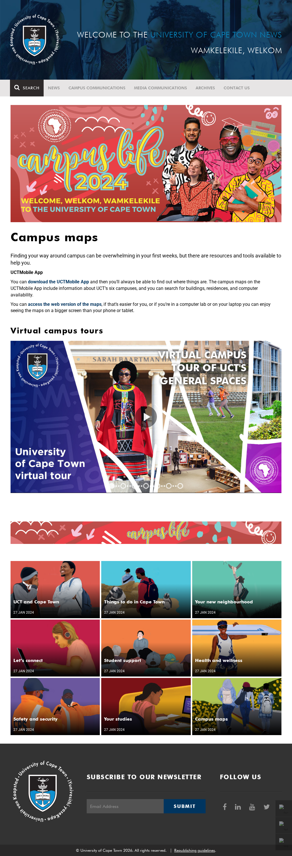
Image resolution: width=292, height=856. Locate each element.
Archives (205, 88)
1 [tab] (112, 486)
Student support (122, 660)
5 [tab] (157, 486)
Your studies (118, 719)
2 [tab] (123, 486)
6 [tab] (169, 486)
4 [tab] (146, 486)
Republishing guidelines (194, 850)
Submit (184, 806)
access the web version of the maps (65, 304)
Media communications (160, 88)
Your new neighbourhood (224, 602)
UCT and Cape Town (36, 602)
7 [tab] (180, 486)
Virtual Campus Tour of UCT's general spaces (202, 368)
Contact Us (237, 88)
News (54, 88)
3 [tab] (134, 486)
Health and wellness (218, 660)
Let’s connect (28, 660)
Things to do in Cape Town (134, 602)
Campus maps (211, 719)
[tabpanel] (146, 417)
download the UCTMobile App (58, 281)
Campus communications (96, 88)
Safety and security (35, 719)
